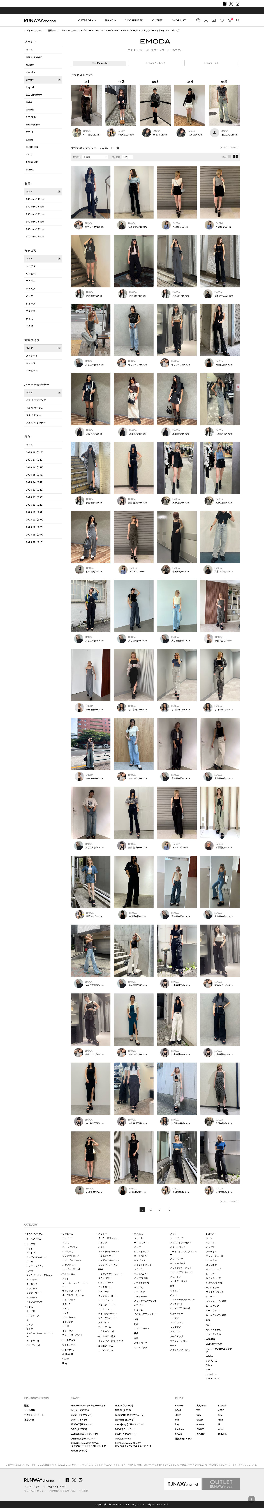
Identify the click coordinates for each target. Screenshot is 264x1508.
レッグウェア (68, 1299)
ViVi (198, 1410)
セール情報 (29, 1410)
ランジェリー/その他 (216, 1300)
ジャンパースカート (71, 1260)
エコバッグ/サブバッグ (181, 1272)
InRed (178, 1410)
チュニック (31, 1283)
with (198, 1414)
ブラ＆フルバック (214, 1291)
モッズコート (104, 1286)
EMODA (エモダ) (123, 1410)
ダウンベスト (104, 1277)
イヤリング (67, 1321)
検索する (237, 20)
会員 (206, 20)
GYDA (29, 102)
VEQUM (66, 1358)
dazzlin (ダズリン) (80, 1410)
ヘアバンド (139, 1291)
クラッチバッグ (177, 1263)
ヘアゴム (138, 1287)
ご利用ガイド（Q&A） (57, 1486)
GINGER (200, 1429)
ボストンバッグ (177, 1246)
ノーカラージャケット (109, 1251)
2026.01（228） (35, 504)
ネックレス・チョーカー (74, 1294)
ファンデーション (178, 1340)
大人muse (201, 1405)
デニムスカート (141, 1242)
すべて (29, 49)
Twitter (231, 4)
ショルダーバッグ (178, 1280)
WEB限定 (210, 1339)
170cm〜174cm (35, 236)
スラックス (139, 1269)
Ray (177, 1424)
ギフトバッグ (140, 1342)
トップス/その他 (34, 1301)
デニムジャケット (106, 1255)
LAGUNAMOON (34, 94)
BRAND (109, 20)
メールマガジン (214, 20)
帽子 (172, 1286)
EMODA (30, 79)
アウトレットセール (34, 1414)
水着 (136, 1319)
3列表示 (229, 156)
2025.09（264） (35, 534)
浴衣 (208, 1320)
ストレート (32, 355)
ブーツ (209, 1238)
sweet (220, 1429)
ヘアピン (138, 1305)
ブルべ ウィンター (36, 422)
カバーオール (104, 1326)
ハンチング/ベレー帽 (180, 1308)
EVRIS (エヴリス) (79, 1429)
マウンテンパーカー (108, 1318)
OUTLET (157, 20)
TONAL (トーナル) (123, 1438)
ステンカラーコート (108, 1295)
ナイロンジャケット (107, 1313)
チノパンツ (139, 1260)
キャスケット (176, 1303)
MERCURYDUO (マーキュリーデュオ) (88, 1405)
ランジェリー (212, 1287)
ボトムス (31, 288)
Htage (65, 1362)
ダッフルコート (105, 1282)
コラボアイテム (105, 1345)
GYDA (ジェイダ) (79, 1419)
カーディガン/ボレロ (36, 1257)
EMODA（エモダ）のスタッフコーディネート (143, 30)
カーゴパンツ (140, 1255)
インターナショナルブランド (219, 1350)
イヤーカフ (67, 1330)
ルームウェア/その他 (216, 1314)
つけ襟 (65, 1326)
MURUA (30, 64)
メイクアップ (176, 1336)
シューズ (30, 303)
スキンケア (175, 1331)
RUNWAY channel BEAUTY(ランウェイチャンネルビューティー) (133, 1444)
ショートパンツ (141, 1251)
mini (177, 1419)
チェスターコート (106, 1304)
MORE (221, 1410)
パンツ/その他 (141, 1277)
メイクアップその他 (179, 1349)
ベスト (101, 1246)
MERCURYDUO (34, 57)
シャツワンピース (70, 1255)
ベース (173, 1345)
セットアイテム (213, 1329)
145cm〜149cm (35, 198)
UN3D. (29, 154)
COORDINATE (134, 20)
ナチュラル (32, 370)
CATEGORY (85, 20)
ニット (29, 1248)
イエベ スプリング (36, 400)
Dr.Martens (211, 1373)
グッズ (29, 318)
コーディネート (99, 63)
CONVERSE (211, 1360)
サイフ (29, 1324)
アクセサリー (33, 310)
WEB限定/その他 (214, 1343)
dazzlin (30, 72)
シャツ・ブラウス (35, 1266)
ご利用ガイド (198, 20)
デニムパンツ (140, 1273)
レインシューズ (213, 1277)
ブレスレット (68, 1317)
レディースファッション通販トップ (41, 30)
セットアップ (68, 1340)
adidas (209, 1356)
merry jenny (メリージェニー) (129, 1424)
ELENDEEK (32, 146)
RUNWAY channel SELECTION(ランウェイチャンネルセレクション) (88, 1444)
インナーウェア (33, 1292)
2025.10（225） (35, 526)
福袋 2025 (29, 1419)
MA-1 (100, 1269)
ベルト (65, 1278)
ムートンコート (105, 1309)
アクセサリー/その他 (72, 1335)
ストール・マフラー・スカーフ (75, 1285)
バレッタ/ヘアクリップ (145, 1300)
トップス (31, 266)
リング (65, 1312)
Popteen (179, 1405)
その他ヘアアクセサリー (146, 1314)
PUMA (209, 1365)
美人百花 (200, 1433)
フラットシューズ (214, 1255)
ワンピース (32, 273)
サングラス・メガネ (72, 1290)
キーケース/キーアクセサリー (39, 1335)
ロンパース (67, 1251)
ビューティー (176, 1313)
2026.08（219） (35, 452)
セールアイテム (33, 1238)
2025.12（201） (35, 511)
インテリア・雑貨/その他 (110, 1340)
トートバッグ (176, 1238)
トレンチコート (105, 1300)
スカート (138, 1238)
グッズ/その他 (33, 1345)
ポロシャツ (31, 1297)
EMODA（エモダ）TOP (107, 30)
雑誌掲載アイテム (183, 1438)
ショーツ (210, 1296)
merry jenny (33, 124)
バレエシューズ (213, 1269)
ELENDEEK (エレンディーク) (84, 1433)
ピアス (65, 1308)
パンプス (210, 1246)
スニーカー (211, 1260)
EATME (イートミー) (124, 1429)
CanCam (179, 1429)
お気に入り (222, 20)
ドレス (65, 1242)
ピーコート (103, 1291)
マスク (29, 1328)
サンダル (210, 1242)
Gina (220, 1414)
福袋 (136, 1333)
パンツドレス (68, 1264)
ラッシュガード (141, 1328)
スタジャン (103, 1322)
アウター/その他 (106, 1331)
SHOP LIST (179, 20)
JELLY (178, 1414)
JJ (219, 1424)
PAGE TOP (251, 1499)
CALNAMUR (32, 161)
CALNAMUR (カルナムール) (83, 1438)
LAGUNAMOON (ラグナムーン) (129, 1414)
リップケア (175, 1326)
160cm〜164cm (35, 221)
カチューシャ (140, 1296)
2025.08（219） (35, 542)
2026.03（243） (35, 489)
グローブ (66, 1303)
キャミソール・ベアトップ (39, 1275)
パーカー (30, 1261)
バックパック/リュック (181, 1242)
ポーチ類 (30, 1311)
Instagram (237, 4)
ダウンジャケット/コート (110, 1273)
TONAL (30, 169)
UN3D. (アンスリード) (125, 1433)
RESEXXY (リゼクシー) (81, 1424)
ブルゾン (102, 1242)
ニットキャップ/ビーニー (182, 1299)
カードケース (32, 1340)
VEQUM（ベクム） (79, 1450)
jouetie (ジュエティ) (124, 1419)
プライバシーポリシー (35, 1491)
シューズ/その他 (214, 1282)
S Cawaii (222, 1405)
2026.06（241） (35, 467)
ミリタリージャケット (109, 1264)
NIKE (208, 1369)
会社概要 (83, 1491)
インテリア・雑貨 (106, 1336)
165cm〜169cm (35, 229)
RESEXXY (31, 116)
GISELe (199, 1419)
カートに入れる (230, 19)
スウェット (31, 1288)
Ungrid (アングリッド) (81, 1414)
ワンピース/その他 (71, 1269)
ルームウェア (212, 1305)
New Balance (212, 1378)
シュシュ (138, 1309)
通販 (26, 1405)
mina (220, 1419)
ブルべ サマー (33, 415)
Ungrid (30, 87)
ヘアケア (174, 1317)
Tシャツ (30, 1270)
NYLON (178, 1433)
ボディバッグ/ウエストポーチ (183, 1253)
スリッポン (211, 1264)
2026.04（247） (35, 482)
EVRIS (29, 132)
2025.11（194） (35, 519)
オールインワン (69, 1246)
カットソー (31, 1252)
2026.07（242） (35, 459)
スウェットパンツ (143, 1264)
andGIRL (222, 1433)
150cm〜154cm (35, 206)
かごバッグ (175, 1276)
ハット (173, 1294)
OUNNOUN (67, 1354)
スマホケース (32, 1315)
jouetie (30, 109)
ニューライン (68, 1349)
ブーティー (211, 1251)
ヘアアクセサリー (142, 1282)
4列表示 (235, 156)
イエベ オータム (34, 407)
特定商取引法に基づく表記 (62, 1491)
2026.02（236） (35, 497)
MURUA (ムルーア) (124, 1405)
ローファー (211, 1273)
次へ (168, 1209)
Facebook (225, 4)
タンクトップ (32, 1279)
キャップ (174, 1290)
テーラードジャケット (109, 1238)
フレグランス (176, 1322)
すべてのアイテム (34, 1233)
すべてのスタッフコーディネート (77, 30)
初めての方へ (32, 1486)
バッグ (29, 295)
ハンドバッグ (176, 1258)
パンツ (137, 1246)
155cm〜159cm (35, 213)
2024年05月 (174, 30)
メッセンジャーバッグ (180, 1267)
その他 (29, 325)
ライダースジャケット (108, 1260)
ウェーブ (30, 363)
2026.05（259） (35, 474)
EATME (30, 139)
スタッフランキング (155, 63)
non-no (200, 1424)
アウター (31, 281)
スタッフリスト (211, 63)
